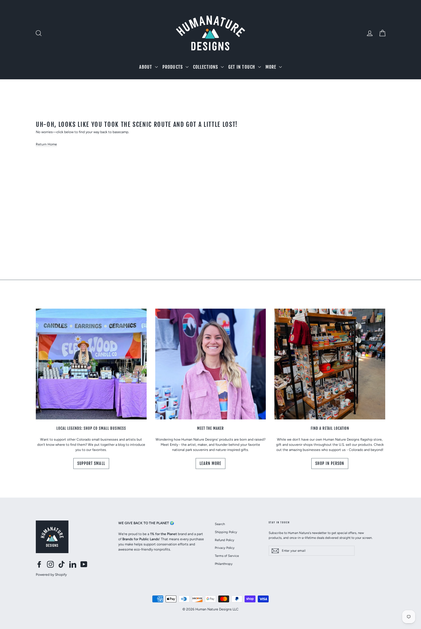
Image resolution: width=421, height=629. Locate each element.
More (271, 67)
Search (220, 524)
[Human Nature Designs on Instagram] (50, 564)
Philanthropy (224, 564)
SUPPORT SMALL (91, 463)
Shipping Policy (226, 532)
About (146, 67)
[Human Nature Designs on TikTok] (61, 564)
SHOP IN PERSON (330, 463)
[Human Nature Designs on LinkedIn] (72, 564)
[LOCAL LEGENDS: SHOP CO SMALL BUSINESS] (91, 364)
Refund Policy (224, 540)
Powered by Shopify (51, 575)
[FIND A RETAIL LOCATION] (329, 364)
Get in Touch (242, 67)
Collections (206, 67)
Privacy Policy (225, 548)
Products (173, 67)
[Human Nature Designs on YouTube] (83, 564)
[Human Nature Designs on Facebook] (39, 564)
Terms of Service (227, 556)
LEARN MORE (211, 463)
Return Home (46, 144)
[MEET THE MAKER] (210, 364)
